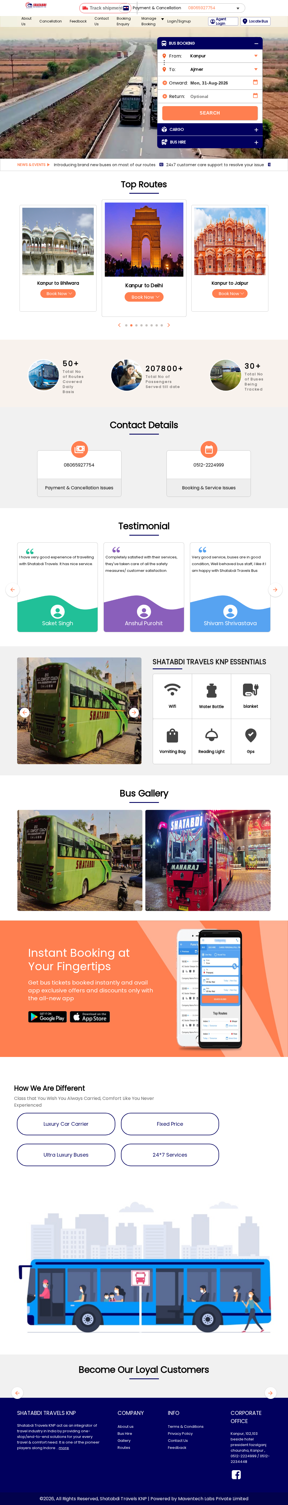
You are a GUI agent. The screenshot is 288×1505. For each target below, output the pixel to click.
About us (126, 1426)
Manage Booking (148, 21)
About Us (26, 21)
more (64, 1448)
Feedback (78, 21)
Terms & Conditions (186, 1426)
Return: (177, 96)
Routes (124, 1447)
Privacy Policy (180, 1433)
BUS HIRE (178, 142)
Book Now (58, 293)
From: (175, 56)
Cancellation (50, 21)
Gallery (124, 1440)
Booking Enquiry (124, 21)
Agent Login (221, 21)
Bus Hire (125, 1433)
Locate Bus (258, 21)
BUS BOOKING (182, 43)
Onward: (178, 83)
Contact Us (101, 21)
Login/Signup (179, 21)
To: (172, 69)
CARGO (177, 129)
